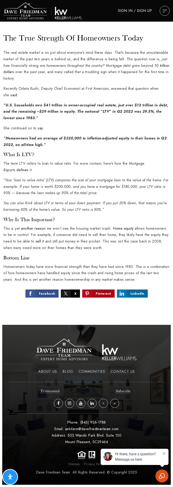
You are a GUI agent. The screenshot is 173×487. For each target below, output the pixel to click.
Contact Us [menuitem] (123, 371)
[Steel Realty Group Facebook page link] (58, 403)
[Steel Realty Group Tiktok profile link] (114, 403)
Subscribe (123, 391)
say (40, 128)
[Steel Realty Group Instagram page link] (69, 403)
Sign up (144, 10)
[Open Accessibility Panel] (10, 477)
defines (22, 170)
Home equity (123, 228)
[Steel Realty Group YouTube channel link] (80, 403)
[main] (86, 172)
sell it (40, 241)
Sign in (125, 10)
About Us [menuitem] (47, 371)
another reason (33, 228)
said (13, 95)
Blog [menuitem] (67, 371)
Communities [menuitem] (92, 371)
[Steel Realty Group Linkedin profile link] (92, 403)
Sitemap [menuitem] (74, 464)
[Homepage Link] (42, 10)
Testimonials (50, 391)
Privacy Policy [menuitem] (94, 464)
